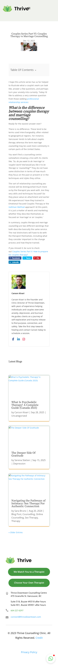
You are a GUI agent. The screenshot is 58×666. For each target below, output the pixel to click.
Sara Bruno (20, 510)
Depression (19, 463)
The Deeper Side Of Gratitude (23, 454)
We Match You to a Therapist (29, 571)
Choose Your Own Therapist (29, 582)
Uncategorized (19, 415)
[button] (50, 658)
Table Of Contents (23, 70)
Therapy (15, 521)
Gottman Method (17, 207)
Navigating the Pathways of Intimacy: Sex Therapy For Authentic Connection (28, 503)
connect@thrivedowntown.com (26, 616)
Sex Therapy (31, 517)
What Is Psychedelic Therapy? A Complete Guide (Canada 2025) (24, 405)
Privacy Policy (29, 652)
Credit (39, 637)
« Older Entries (16, 532)
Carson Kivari (21, 412)
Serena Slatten (22, 460)
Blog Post (16, 514)
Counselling (29, 514)
